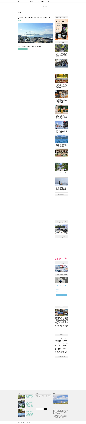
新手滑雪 (63, 341)
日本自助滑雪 (48, 1)
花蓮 (60, 352)
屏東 (58, 341)
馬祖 (65, 352)
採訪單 (63, 327)
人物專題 (27, 1)
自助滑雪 (57, 352)
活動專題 (42, 1)
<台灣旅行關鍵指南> (59, 320)
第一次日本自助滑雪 (62, 351)
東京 (60, 349)
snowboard (56, 337)
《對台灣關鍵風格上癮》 (58, 317)
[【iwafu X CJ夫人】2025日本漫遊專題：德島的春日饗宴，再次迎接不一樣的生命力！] (35, 32)
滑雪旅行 (58, 351)
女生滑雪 (56, 341)
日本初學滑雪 (63, 343)
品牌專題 (32, 1)
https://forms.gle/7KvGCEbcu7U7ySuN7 (61, 331)
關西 (63, 352)
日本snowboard (60, 343)
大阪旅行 (63, 340)
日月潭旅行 (66, 341)
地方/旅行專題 (37, 1)
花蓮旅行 (62, 352)
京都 (67, 337)
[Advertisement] (61, 372)
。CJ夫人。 (43, 6)
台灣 (60, 339)
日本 (56, 343)
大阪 (61, 340)
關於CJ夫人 (23, 1)
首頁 (18, 1)
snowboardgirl (61, 337)
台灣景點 (58, 340)
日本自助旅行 (59, 348)
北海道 (56, 338)
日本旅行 (58, 345)
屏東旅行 (60, 341)
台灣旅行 (64, 339)
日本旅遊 (62, 345)
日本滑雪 (65, 345)
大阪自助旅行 (66, 340)
